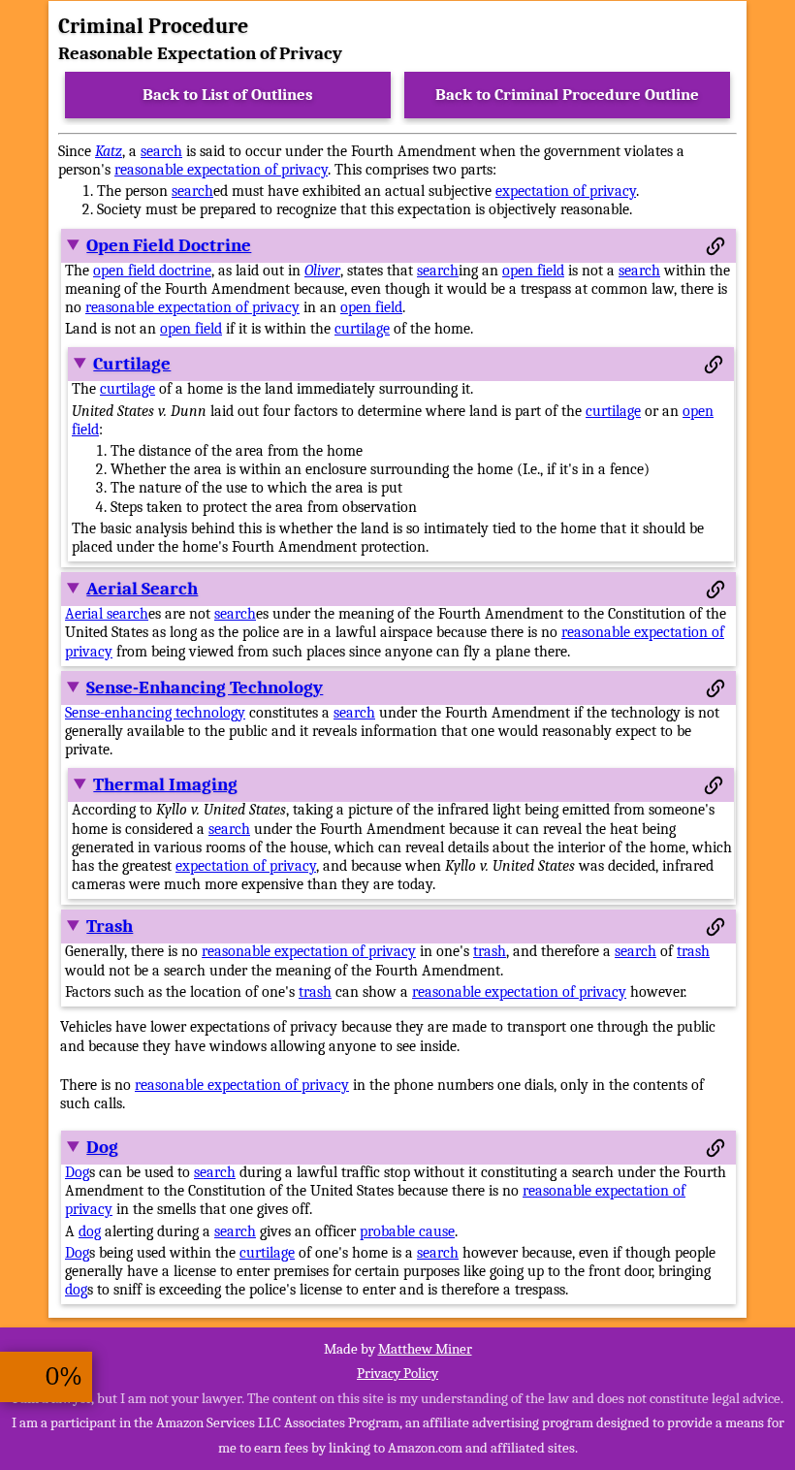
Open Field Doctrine (168, 245)
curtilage (362, 328)
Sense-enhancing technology (155, 712)
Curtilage (132, 363)
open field (533, 270)
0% (64, 1376)
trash (489, 951)
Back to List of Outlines (228, 94)
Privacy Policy (397, 1373)
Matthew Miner (425, 1349)
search (161, 151)
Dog (102, 1147)
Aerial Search (142, 588)
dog (90, 1231)
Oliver (322, 270)
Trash (109, 926)
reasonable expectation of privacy (221, 169)
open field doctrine (152, 270)
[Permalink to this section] (715, 246)
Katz (108, 151)
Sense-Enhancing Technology (204, 687)
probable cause (407, 1231)
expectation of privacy (565, 191)
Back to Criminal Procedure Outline (567, 94)
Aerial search (106, 614)
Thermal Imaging (165, 784)
